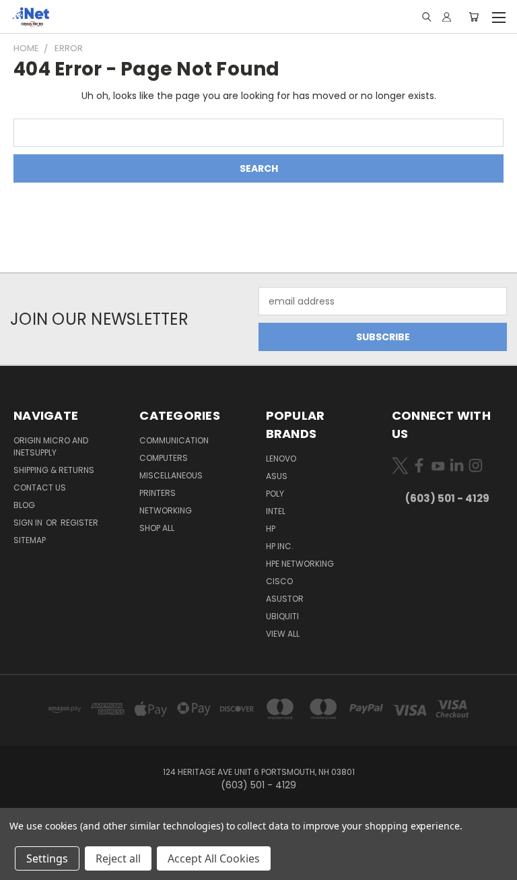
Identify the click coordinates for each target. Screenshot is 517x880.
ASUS (276, 476)
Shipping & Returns (53, 470)
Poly (275, 493)
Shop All (156, 528)
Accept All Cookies (214, 858)
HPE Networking (300, 563)
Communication (174, 440)
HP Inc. (280, 546)
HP (270, 528)
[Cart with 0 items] (474, 17)
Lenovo (281, 458)
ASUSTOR (285, 598)
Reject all (118, 858)
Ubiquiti (282, 616)
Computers (163, 458)
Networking (165, 510)
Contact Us (39, 487)
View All (283, 633)
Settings (47, 858)
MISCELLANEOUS (171, 475)
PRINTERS (157, 493)
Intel (275, 511)
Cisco (279, 581)
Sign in (28, 522)
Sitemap (29, 540)
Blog (24, 505)
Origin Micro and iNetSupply (50, 446)
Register (79, 522)
